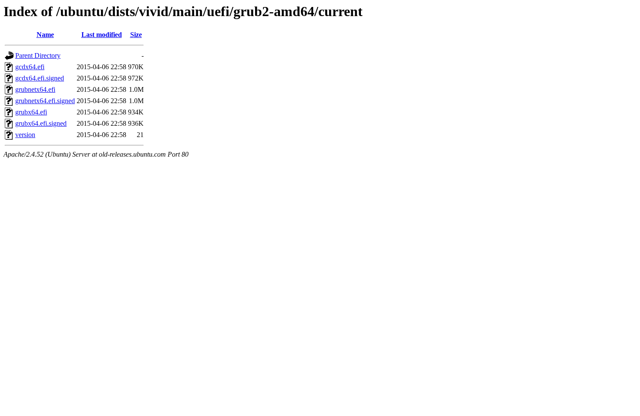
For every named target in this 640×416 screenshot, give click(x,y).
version (25, 134)
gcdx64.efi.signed (39, 78)
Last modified (101, 34)
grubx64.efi (31, 112)
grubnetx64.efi (35, 89)
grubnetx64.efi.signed (45, 100)
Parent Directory (38, 55)
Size (136, 34)
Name (45, 34)
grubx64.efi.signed (41, 123)
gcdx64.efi (29, 66)
